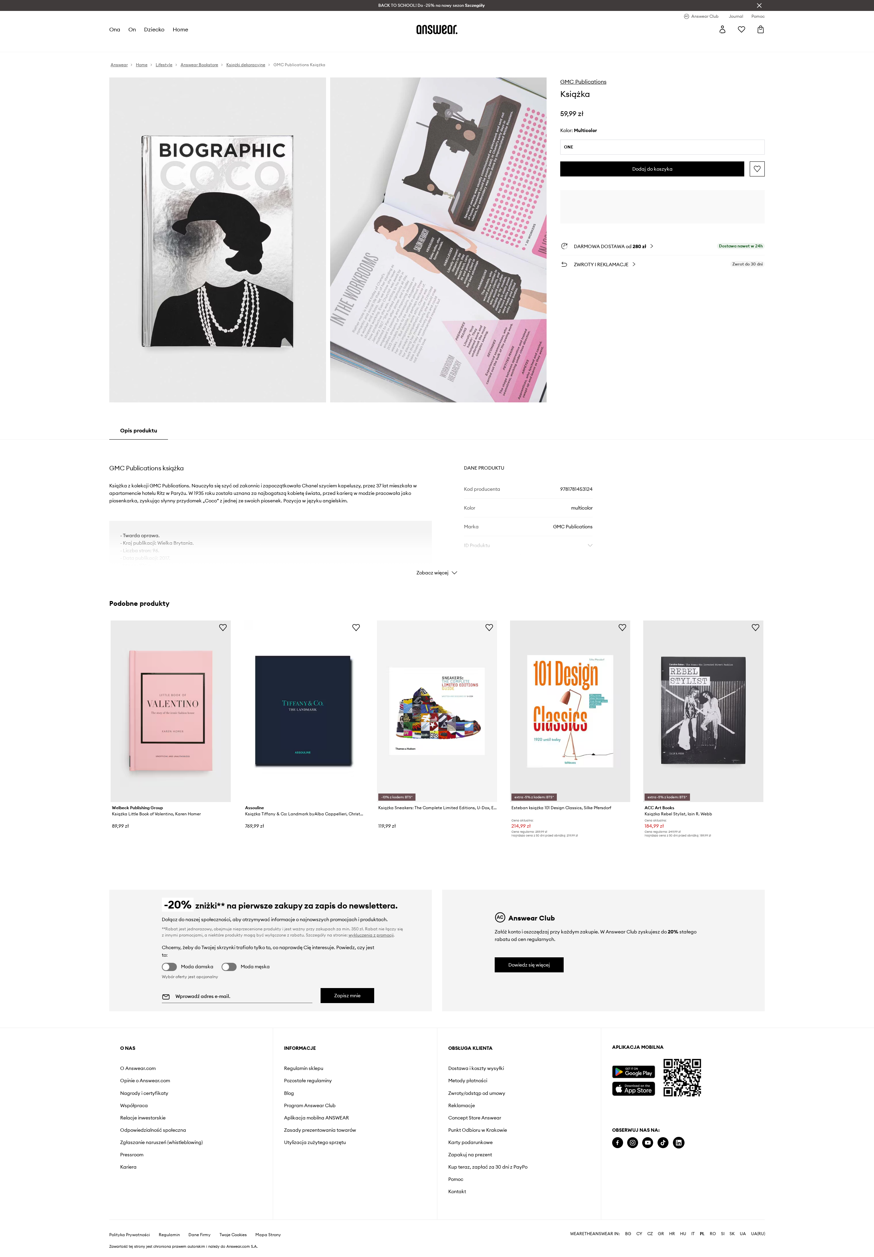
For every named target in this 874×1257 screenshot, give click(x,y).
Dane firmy (199, 1234)
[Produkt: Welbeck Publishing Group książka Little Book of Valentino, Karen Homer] (171, 711)
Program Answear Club (310, 1105)
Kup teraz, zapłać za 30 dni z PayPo (487, 1167)
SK (732, 1233)
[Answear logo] (437, 29)
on (132, 29)
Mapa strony (268, 1234)
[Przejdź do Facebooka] (617, 1143)
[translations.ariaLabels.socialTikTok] (663, 1143)
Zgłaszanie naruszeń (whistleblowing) (161, 1142)
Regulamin (169, 1234)
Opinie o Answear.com (145, 1080)
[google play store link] (633, 1072)
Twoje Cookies (233, 1234)
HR (672, 1233)
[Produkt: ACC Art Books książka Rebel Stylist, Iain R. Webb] (703, 711)
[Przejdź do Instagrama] (632, 1143)
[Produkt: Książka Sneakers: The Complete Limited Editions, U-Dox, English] (437, 711)
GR (661, 1233)
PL (702, 1233)
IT (693, 1233)
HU (683, 1233)
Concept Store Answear (474, 1118)
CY (639, 1233)
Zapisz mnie (347, 995)
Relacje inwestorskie (143, 1118)
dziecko (154, 29)
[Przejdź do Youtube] (647, 1143)
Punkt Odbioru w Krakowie (477, 1130)
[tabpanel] (437, 510)
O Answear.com (138, 1068)
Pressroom (131, 1155)
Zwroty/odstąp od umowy (476, 1093)
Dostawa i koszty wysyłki (476, 1068)
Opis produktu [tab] (138, 430)
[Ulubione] (741, 29)
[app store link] (633, 1088)
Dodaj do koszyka (652, 169)
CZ (650, 1233)
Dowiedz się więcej (529, 965)
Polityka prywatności (129, 1234)
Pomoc (455, 1179)
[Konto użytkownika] (722, 29)
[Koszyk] (761, 29)
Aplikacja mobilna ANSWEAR (316, 1118)
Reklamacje (461, 1105)
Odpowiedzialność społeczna (153, 1130)
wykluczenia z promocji (371, 935)
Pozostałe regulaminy (308, 1080)
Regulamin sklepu (303, 1068)
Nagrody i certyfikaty (144, 1093)
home (180, 29)
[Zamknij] (759, 5)
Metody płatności (467, 1080)
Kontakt (457, 1191)
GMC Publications (583, 81)
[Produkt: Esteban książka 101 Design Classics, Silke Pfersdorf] (570, 711)
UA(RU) (758, 1233)
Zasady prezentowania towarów (320, 1130)
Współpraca (134, 1105)
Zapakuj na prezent (470, 1155)
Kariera (128, 1167)
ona (114, 29)
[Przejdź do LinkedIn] (679, 1143)
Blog (289, 1093)
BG (628, 1233)
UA (743, 1233)
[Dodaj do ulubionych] (757, 168)
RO (713, 1233)
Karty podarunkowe (470, 1142)
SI (722, 1233)
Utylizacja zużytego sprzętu (315, 1142)
